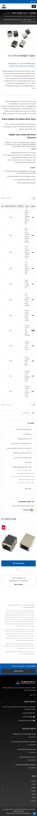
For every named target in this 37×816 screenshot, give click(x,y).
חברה (34, 784)
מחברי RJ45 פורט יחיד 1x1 (28, 21)
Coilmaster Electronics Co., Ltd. (23, 809)
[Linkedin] (30, 695)
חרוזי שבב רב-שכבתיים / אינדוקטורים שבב (18, 448)
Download (27, 510)
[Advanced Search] (34, 814)
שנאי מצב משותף (9, 651)
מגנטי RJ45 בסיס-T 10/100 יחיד (27, 284)
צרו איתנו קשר (23, 653)
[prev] (2, 191)
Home (29, 19)
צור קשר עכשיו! (18, 671)
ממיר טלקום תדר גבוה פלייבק (22, 457)
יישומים (33, 791)
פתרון (34, 797)
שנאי (33, 653)
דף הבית (33, 781)
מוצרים (34, 787)
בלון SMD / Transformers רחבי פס (21, 443)
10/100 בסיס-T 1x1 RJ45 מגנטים (27, 345)
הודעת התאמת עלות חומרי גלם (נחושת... (24, 734)
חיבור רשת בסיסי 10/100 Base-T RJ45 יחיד (27, 268)
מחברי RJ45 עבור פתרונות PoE (26, 482)
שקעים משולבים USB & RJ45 (26, 479)
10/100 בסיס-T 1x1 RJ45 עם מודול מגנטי (27, 391)
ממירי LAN (28, 462)
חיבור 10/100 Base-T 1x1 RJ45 (27, 360)
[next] (33, 191)
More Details (18, 584)
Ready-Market (10, 813)
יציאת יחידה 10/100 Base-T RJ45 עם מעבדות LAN (27, 252)
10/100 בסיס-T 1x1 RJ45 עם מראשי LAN (27, 376)
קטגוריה (24, 19)
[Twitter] (33, 695)
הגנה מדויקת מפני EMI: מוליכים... (26, 749)
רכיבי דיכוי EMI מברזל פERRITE (22, 453)
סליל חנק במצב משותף (24, 439)
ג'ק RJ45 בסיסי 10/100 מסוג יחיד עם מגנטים (27, 315)
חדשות (34, 794)
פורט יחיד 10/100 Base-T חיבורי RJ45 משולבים (27, 299)
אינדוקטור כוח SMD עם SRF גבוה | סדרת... (23, 742)
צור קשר (33, 801)
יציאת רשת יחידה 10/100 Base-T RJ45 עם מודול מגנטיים (27, 235)
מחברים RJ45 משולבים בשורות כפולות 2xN (22, 476)
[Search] (33, 413)
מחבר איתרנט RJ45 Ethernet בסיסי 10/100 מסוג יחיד (27, 217)
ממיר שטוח (28, 488)
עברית (34, 1)
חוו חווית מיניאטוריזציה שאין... (27, 757)
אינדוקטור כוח (27, 434)
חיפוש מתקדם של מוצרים (24, 429)
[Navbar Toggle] (34, 6)
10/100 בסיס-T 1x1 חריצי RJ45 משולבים (27, 330)
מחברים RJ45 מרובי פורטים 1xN (25, 473)
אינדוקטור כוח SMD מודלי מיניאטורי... (25, 765)
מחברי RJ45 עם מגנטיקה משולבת (12, 19)
